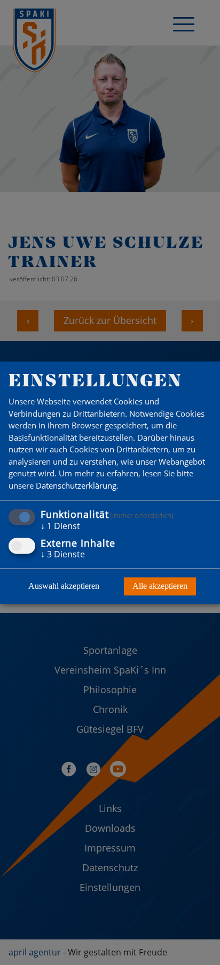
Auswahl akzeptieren (63, 585)
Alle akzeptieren (159, 585)
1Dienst (60, 526)
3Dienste (63, 554)
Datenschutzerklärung (76, 485)
